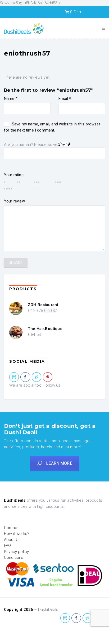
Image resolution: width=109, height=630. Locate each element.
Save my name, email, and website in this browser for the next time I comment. (52, 127)
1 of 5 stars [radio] (8, 182)
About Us (12, 539)
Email (64, 98)
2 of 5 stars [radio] (23, 182)
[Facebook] (25, 377)
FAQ (7, 545)
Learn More (59, 463)
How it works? (16, 533)
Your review (14, 201)
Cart (75, 12)
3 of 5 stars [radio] (42, 182)
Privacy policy (16, 551)
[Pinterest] (47, 377)
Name (10, 98)
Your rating (14, 174)
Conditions (14, 557)
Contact (11, 527)
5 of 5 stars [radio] (16, 188)
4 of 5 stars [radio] (65, 182)
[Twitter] (36, 377)
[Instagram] (14, 377)
